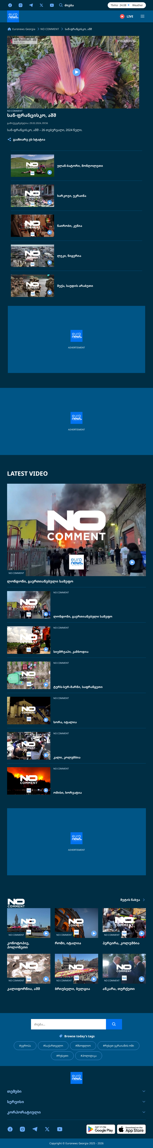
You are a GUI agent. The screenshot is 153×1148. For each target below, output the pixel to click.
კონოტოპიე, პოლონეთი (18, 945)
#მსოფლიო (83, 1045)
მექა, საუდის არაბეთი (75, 286)
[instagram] (21, 5)
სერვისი (15, 1101)
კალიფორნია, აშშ (23, 988)
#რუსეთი (62, 1055)
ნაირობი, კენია (69, 226)
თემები (14, 1091)
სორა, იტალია (65, 722)
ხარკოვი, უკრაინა (71, 196)
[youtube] (52, 5)
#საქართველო (53, 1045)
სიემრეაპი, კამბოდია (70, 652)
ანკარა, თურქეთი (119, 988)
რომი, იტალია (68, 943)
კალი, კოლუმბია (66, 757)
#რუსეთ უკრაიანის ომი (118, 1045)
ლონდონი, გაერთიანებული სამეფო (40, 581)
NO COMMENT (15, 110)
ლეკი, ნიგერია (69, 256)
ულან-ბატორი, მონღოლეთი (80, 166)
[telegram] (31, 5)
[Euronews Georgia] (13, 16)
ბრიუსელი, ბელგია (72, 988)
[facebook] (10, 5)
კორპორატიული (24, 1112)
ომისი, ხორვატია (67, 793)
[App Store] (131, 1129)
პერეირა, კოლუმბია (121, 943)
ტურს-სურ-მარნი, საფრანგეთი (78, 687)
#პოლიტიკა (89, 1055)
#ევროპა (25, 1045)
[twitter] (41, 5)
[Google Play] (100, 1129)
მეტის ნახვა (130, 900)
